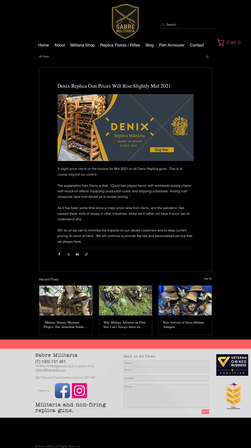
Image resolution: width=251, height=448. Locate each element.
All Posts (44, 56)
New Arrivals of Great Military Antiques (184, 324)
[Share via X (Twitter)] (68, 254)
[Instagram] (79, 390)
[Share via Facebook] (59, 254)
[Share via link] (86, 254)
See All (208, 278)
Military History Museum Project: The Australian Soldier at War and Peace (64, 324)
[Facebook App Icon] (62, 390)
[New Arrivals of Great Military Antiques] (185, 300)
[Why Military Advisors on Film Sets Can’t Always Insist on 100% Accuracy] (125, 300)
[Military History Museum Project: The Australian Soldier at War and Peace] (65, 300)
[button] (231, 42)
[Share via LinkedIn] (77, 254)
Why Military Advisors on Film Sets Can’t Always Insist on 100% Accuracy (124, 324)
